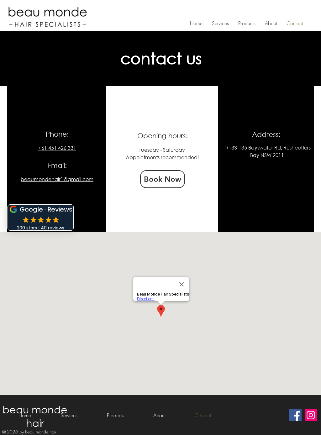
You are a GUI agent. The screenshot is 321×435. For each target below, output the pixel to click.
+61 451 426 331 (57, 147)
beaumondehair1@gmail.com (57, 179)
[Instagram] (311, 415)
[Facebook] (295, 415)
